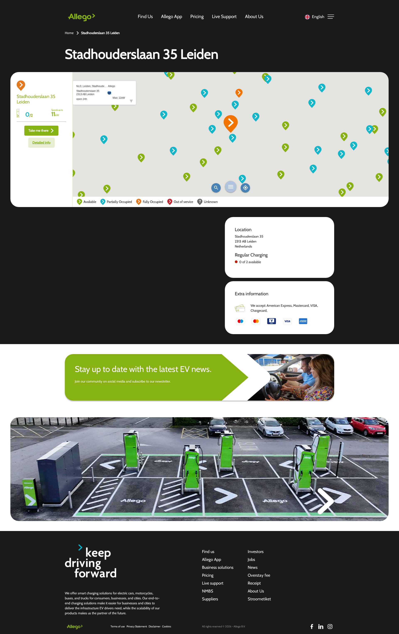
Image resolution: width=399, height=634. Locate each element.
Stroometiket (259, 598)
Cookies (166, 626)
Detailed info (41, 143)
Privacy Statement (137, 626)
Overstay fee (259, 575)
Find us (208, 551)
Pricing (197, 16)
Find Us (145, 16)
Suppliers (210, 598)
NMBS (207, 591)
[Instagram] (330, 626)
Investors (256, 551)
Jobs (251, 559)
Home (69, 33)
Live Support (224, 16)
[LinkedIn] (321, 626)
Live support (212, 583)
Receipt (254, 583)
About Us (254, 16)
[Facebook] (312, 626)
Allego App (171, 16)
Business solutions (217, 567)
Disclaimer (154, 626)
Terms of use (118, 626)
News (252, 567)
